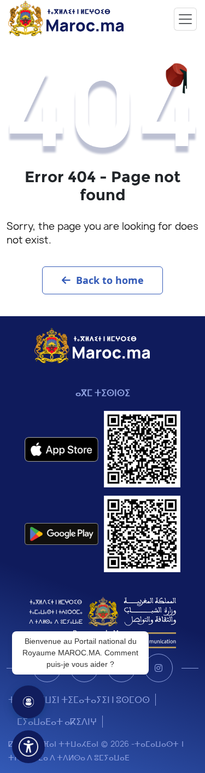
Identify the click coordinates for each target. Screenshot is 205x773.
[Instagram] (158, 668)
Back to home (110, 280)
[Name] (185, 19)
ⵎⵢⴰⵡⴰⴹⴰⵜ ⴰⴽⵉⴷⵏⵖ (57, 722)
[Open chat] (28, 701)
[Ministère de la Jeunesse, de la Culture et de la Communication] (102, 622)
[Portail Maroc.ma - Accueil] (92, 345)
